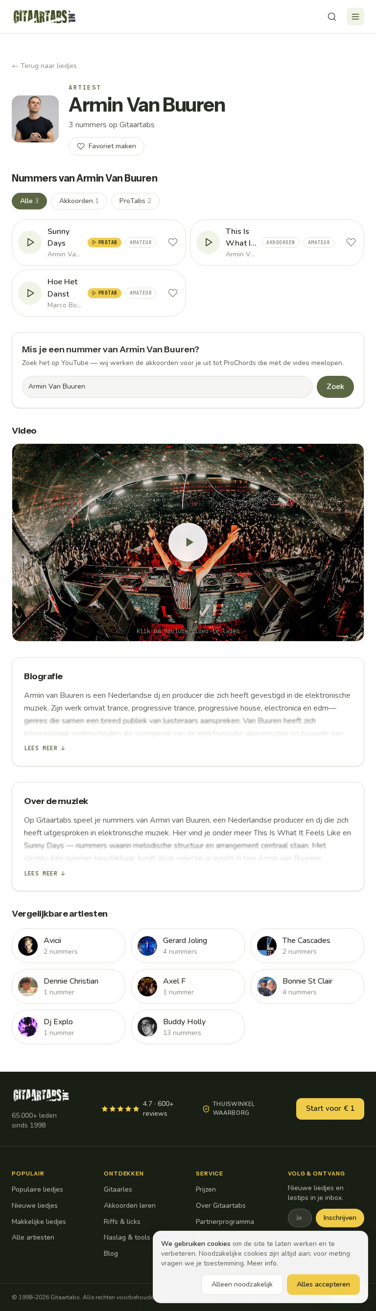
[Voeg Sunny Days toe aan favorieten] (173, 242)
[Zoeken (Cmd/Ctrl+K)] (332, 16)
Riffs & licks (122, 1221)
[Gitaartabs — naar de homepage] (44, 16)
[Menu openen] (355, 16)
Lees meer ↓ (44, 748)
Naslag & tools (127, 1237)
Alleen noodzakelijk (242, 1284)
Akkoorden (79, 201)
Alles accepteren (323, 1284)
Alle (29, 201)
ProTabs (135, 201)
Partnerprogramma (225, 1221)
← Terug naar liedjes (44, 65)
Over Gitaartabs (221, 1205)
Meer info (262, 1263)
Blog (111, 1253)
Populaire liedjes (37, 1189)
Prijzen (206, 1189)
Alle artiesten (33, 1237)
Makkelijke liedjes (39, 1221)
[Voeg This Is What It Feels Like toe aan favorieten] (351, 242)
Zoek (335, 386)
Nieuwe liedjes (35, 1205)
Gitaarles (118, 1189)
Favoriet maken (112, 146)
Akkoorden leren (130, 1205)
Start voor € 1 (330, 1108)
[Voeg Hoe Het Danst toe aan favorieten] (173, 293)
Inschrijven (340, 1217)
